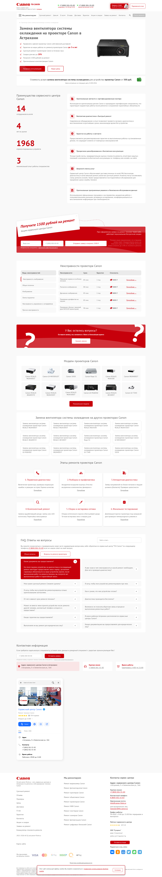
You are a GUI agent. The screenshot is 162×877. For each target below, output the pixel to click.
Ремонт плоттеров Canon (73, 811)
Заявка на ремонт (110, 15)
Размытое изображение (68, 287)
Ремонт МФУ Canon (71, 806)
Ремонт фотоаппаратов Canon (76, 788)
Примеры (20, 799)
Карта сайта (21, 844)
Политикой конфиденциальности (63, 659)
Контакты (122, 15)
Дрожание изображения (68, 293)
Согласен (118, 870)
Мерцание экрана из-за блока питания (70, 280)
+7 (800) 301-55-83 (67, 5)
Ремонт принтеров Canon (74, 793)
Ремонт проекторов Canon (74, 802)
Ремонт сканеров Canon (73, 815)
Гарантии (86, 15)
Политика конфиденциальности (81, 863)
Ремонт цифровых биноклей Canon (78, 824)
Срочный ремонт (45, 15)
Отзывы (70, 15)
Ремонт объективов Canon (74, 797)
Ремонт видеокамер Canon (74, 783)
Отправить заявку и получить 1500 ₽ (86, 243)
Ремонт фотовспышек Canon (75, 820)
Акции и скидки (96, 15)
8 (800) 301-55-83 (117, 797)
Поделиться (112, 852)
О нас (62, 15)
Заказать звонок (81, 341)
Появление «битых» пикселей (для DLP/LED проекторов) (70, 308)
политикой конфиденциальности (48, 247)
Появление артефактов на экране (69, 300)
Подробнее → (131, 280)
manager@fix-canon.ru (119, 809)
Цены (55, 15)
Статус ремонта (139, 15)
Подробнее (38, 490)
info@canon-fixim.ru (118, 803)
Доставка (77, 15)
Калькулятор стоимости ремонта (29, 830)
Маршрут (26, 724)
